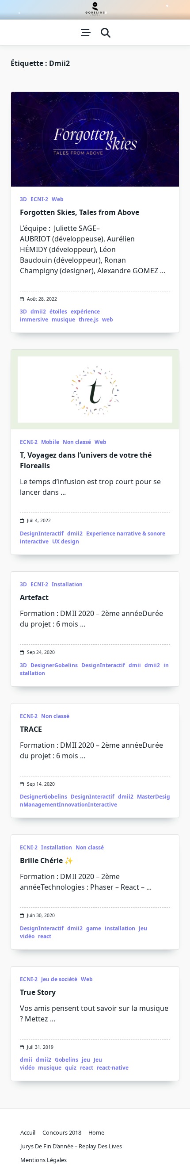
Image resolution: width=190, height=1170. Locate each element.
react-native (113, 1067)
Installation (67, 584)
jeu (86, 1059)
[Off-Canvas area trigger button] (86, 33)
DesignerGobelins (54, 665)
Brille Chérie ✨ (46, 860)
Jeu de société (59, 979)
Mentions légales (43, 1160)
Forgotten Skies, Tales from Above (79, 212)
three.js (89, 319)
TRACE (31, 729)
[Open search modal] (105, 33)
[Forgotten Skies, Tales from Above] (95, 139)
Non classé (77, 442)
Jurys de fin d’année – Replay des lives (71, 1146)
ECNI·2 (39, 199)
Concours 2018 (61, 1132)
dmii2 (38, 311)
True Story (38, 992)
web (107, 319)
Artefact (34, 597)
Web (58, 199)
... (162, 270)
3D (23, 199)
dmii (135, 665)
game (93, 928)
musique (63, 319)
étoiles (58, 311)
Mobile (50, 442)
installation (120, 928)
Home (96, 1132)
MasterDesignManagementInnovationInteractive (95, 800)
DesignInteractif (42, 533)
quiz (70, 1067)
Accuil (27, 1132)
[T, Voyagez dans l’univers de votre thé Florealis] (95, 389)
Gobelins (66, 1059)
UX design (65, 541)
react (44, 936)
